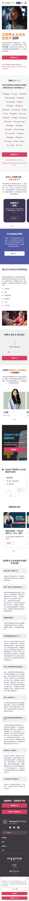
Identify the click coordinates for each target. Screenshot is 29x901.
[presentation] (14, 419)
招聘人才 (13, 253)
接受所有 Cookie (14, 898)
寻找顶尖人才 (14, 805)
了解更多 (13, 218)
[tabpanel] (14, 210)
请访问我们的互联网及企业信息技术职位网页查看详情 (14, 68)
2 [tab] (16, 419)
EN (21, 3)
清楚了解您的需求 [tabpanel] (14, 347)
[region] (14, 889)
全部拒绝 (14, 893)
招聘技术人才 (14, 57)
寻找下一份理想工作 (14, 812)
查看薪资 (13, 449)
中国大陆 (9, 832)
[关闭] (27, 879)
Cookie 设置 (14, 889)
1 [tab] (14, 419)
